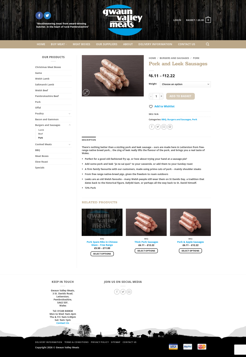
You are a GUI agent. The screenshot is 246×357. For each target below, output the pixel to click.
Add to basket (180, 96)
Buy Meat (58, 44)
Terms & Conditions (76, 342)
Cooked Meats (43, 144)
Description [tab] (89, 140)
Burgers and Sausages (47, 125)
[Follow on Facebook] (39, 15)
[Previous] (82, 235)
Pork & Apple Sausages (190, 241)
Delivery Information (155, 44)
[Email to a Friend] (164, 127)
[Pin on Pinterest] (170, 127)
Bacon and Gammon (47, 119)
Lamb (41, 130)
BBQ (37, 150)
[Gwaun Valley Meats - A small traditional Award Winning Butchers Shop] (123, 20)
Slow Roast (41, 161)
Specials (39, 167)
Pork (38, 101)
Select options (102, 254)
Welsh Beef (41, 90)
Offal (38, 107)
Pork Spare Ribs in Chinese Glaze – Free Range (102, 243)
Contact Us (186, 44)
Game (38, 73)
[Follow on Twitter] (47, 15)
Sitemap (115, 342)
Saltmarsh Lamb (44, 84)
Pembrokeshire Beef (47, 96)
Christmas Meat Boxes (48, 67)
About (128, 44)
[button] (198, 20)
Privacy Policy (100, 342)
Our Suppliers (106, 44)
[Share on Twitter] (158, 127)
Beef (40, 133)
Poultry (39, 113)
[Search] (207, 44)
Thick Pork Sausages (146, 241)
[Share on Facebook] (152, 127)
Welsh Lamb (42, 78)
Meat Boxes (81, 44)
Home (41, 44)
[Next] (210, 235)
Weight (153, 84)
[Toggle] (70, 113)
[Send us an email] (129, 292)
